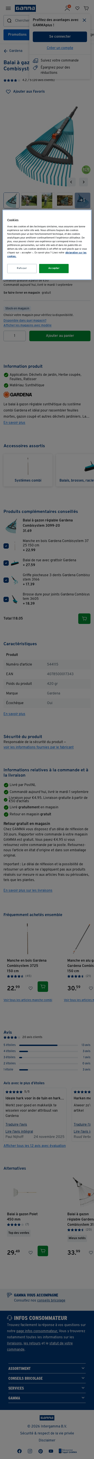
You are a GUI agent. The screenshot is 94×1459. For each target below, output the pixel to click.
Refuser (22, 268)
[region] (47, 245)
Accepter (54, 268)
